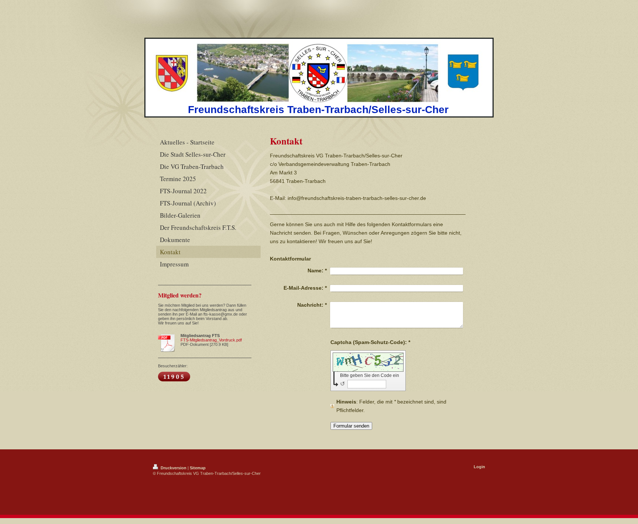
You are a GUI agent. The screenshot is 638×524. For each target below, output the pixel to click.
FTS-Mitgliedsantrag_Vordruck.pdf (211, 340)
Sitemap (198, 468)
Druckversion (174, 468)
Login (479, 467)
